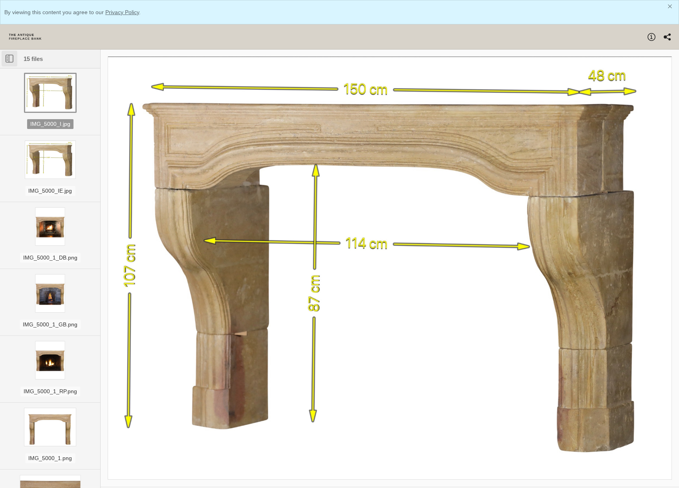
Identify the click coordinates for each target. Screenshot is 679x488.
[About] (651, 37)
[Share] (667, 37)
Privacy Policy (122, 12)
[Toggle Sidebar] (9, 58)
